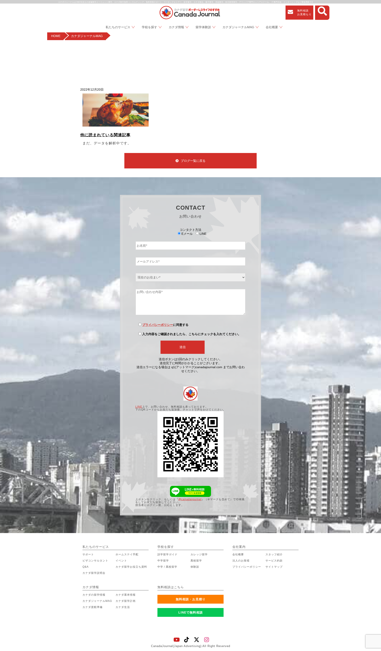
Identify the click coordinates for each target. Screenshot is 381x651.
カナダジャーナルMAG (238, 27)
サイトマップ (274, 566)
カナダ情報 (176, 27)
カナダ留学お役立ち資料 (131, 566)
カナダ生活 (123, 607)
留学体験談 (203, 27)
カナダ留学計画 (126, 601)
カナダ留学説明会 (93, 573)
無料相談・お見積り (190, 599)
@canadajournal (190, 499)
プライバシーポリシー (157, 324)
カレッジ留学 (199, 554)
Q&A (85, 566)
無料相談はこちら (170, 587)
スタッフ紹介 (274, 554)
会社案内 (239, 546)
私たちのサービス (118, 27)
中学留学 (163, 560)
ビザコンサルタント (95, 560)
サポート (88, 554)
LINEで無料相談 (190, 612)
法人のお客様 (241, 560)
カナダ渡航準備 (92, 607)
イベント (121, 560)
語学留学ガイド (167, 554)
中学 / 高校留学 (167, 566)
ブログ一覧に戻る (193, 160)
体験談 (194, 566)
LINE (138, 406)
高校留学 (196, 560)
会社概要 (272, 27)
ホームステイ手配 (127, 554)
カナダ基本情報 (126, 594)
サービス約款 (274, 560)
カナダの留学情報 (93, 594)
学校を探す (149, 27)
